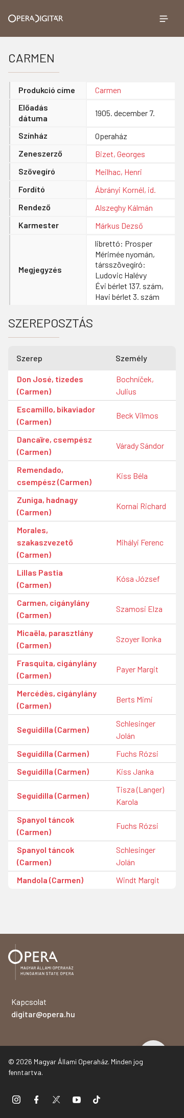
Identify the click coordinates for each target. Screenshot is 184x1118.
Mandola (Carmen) (50, 880)
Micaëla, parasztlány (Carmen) (55, 639)
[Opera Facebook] (36, 1099)
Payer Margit (137, 669)
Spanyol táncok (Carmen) (45, 826)
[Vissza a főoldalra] (41, 963)
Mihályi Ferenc (140, 542)
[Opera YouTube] (76, 1099)
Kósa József (138, 578)
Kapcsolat (43, 1008)
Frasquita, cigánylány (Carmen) (57, 669)
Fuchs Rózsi (137, 753)
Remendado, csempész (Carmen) (54, 476)
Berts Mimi (134, 699)
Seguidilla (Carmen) (53, 729)
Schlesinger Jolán (135, 729)
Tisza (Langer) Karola (140, 795)
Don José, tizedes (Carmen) (50, 385)
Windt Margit (137, 880)
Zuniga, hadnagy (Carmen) (47, 506)
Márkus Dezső (119, 225)
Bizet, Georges (120, 154)
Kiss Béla (132, 475)
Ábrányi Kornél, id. (125, 189)
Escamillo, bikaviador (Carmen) (56, 415)
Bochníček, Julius (135, 385)
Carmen (108, 90)
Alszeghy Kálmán (124, 207)
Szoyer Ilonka (139, 639)
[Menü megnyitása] (163, 18)
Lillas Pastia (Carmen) (40, 578)
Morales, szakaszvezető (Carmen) (45, 542)
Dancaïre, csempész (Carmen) (54, 445)
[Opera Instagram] (16, 1099)
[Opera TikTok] (96, 1099)
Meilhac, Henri (118, 172)
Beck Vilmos (137, 415)
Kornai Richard (141, 506)
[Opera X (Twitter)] (56, 1099)
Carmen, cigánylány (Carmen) (53, 609)
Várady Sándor (140, 445)
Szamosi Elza (139, 608)
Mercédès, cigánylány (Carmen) (57, 699)
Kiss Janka (135, 771)
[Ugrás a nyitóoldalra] (35, 18)
